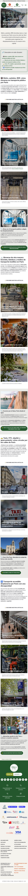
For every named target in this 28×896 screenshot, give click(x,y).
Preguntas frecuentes (6, 872)
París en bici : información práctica (12, 345)
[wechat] (17, 779)
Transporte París (5, 857)
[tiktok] (11, 779)
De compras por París (6, 853)
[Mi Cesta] (22, 5)
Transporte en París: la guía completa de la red (13, 128)
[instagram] (5, 779)
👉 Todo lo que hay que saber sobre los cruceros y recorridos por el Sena (14, 428)
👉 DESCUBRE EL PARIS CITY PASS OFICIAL (11, 572)
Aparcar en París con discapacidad (12, 705)
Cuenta (2, 870)
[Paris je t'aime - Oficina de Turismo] (3, 5)
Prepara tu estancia (5, 846)
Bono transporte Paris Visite (10, 198)
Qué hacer (3, 842)
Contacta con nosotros (20, 848)
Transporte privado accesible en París (13, 671)
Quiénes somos (17, 840)
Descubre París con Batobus (10, 380)
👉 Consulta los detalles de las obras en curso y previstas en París (14, 248)
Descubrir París (4, 840)
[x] (26, 779)
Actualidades (17, 844)
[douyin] (20, 779)
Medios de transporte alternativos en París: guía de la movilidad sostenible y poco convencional (13, 308)
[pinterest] (14, 779)
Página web (9, 774)
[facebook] (2, 779)
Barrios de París (5, 855)
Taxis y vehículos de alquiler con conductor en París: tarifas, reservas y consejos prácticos (13, 524)
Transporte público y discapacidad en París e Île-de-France (13, 636)
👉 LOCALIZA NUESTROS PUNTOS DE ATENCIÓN (12, 753)
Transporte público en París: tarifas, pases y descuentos (12, 163)
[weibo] (23, 779)
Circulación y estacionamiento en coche (13, 492)
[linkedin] (8, 779)
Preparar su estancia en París (6, 759)
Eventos (3, 844)
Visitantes (16, 774)
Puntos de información (20, 842)
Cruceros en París (5, 848)
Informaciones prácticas (20, 846)
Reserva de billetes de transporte (17, 168)
